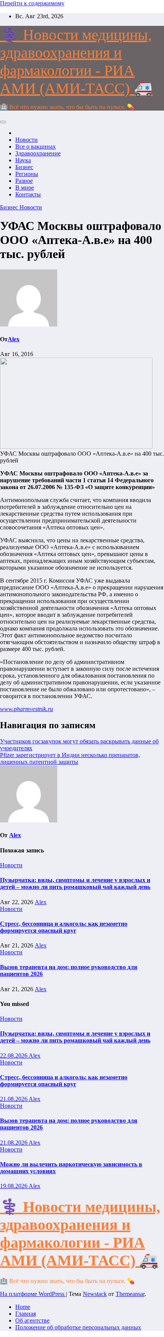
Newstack (95, 1294)
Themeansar (130, 1294)
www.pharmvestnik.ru (26, 709)
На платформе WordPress (33, 1294)
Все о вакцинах (35, 146)
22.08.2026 (14, 1055)
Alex (13, 339)
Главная (25, 1313)
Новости (26, 139)
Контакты (28, 194)
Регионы (26, 174)
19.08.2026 (14, 1186)
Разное (24, 180)
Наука (23, 160)
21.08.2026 (14, 1099)
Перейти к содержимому (32, 3)
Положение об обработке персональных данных (78, 1327)
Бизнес (24, 167)
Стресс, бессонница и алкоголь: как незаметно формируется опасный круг (63, 927)
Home (22, 1307)
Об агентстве (32, 1320)
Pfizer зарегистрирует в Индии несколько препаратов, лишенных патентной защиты (70, 758)
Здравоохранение (38, 153)
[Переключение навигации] (3, 122)
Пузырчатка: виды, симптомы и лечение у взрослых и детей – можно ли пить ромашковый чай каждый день (75, 883)
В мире (24, 187)
